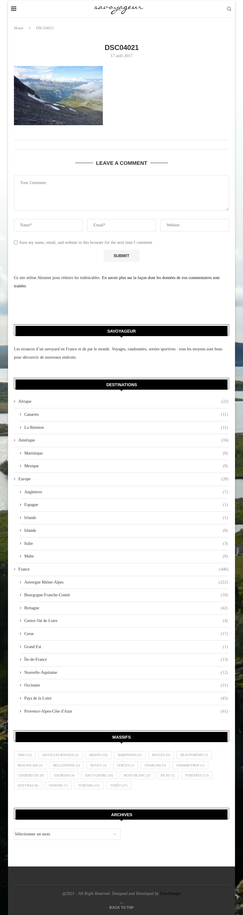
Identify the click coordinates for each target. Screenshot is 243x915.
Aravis (98, 755)
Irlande (126, 518)
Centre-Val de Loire (126, 620)
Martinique (126, 453)
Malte (126, 556)
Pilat (168, 775)
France (123, 569)
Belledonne (66, 765)
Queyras (28, 785)
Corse (126, 634)
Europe (123, 479)
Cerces (125, 765)
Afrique (123, 401)
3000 (25, 755)
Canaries (126, 414)
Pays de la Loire (126, 698)
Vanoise (58, 785)
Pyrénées (197, 775)
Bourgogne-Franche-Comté (126, 595)
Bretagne (126, 608)
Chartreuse (31, 775)
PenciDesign (170, 893)
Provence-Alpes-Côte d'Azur (126, 711)
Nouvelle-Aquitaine (126, 672)
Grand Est (126, 647)
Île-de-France (126, 659)
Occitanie (126, 685)
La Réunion (126, 427)
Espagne (126, 504)
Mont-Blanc (137, 775)
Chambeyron (190, 765)
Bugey (98, 765)
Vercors (89, 785)
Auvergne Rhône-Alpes (126, 582)
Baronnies (130, 755)
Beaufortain (194, 755)
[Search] (229, 8)
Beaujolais (30, 765)
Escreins (64, 775)
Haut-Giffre (99, 775)
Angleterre (126, 492)
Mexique (126, 466)
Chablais (155, 765)
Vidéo (118, 785)
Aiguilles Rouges (60, 755)
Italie (126, 543)
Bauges (161, 755)
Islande (126, 530)
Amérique (123, 440)
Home (18, 28)
